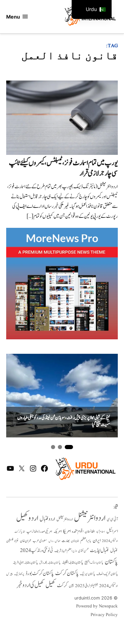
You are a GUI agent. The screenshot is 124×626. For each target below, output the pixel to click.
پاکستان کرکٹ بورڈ (39, 573)
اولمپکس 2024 (110, 541)
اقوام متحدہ (77, 531)
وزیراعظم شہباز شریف (65, 551)
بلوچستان (75, 541)
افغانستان (90, 532)
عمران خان (25, 541)
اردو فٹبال (47, 518)
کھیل (50, 585)
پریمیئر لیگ (19, 574)
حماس (57, 541)
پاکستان (111, 561)
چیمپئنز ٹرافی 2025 (86, 586)
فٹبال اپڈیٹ (99, 550)
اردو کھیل (27, 518)
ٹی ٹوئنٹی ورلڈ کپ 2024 (36, 550)
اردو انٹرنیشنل (89, 518)
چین (71, 586)
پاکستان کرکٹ (67, 573)
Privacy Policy (104, 615)
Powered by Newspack (97, 606)
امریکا (67, 531)
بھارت (66, 541)
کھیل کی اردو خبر (30, 585)
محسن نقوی (83, 551)
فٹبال (114, 550)
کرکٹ (62, 585)
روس (51, 541)
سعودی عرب (40, 541)
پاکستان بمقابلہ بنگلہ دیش (50, 562)
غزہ (16, 541)
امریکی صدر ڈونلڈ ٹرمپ (39, 531)
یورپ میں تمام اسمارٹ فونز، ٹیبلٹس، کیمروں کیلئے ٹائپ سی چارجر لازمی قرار (63, 168)
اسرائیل (112, 531)
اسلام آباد (100, 531)
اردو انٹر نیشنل (64, 519)
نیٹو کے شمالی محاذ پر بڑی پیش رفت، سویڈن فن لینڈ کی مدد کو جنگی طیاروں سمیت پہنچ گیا (63, 421)
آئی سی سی (112, 519)
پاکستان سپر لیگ (87, 574)
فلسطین (9, 541)
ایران (97, 540)
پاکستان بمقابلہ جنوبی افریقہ (25, 562)
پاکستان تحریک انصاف (107, 574)
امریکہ (57, 531)
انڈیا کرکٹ (19, 531)
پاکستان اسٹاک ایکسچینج (93, 562)
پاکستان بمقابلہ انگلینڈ (72, 563)
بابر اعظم (85, 540)
